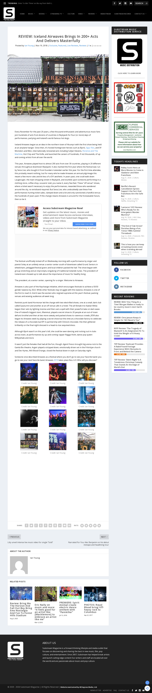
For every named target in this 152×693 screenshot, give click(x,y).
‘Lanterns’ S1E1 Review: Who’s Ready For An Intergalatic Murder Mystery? (131, 211)
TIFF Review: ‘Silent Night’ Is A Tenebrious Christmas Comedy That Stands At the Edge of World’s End (128, 363)
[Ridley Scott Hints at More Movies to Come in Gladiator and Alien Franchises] (117, 169)
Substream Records (122, 14)
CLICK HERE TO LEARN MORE (129, 73)
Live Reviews (72, 45)
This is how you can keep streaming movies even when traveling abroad (132, 247)
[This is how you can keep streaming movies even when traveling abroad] (117, 246)
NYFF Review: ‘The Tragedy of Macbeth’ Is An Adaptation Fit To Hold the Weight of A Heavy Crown (129, 332)
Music (30, 14)
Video (80, 14)
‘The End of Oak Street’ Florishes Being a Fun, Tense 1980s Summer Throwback (132, 230)
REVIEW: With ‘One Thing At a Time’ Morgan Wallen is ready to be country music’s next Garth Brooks (129, 306)
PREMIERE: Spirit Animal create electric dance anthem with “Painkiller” (69, 607)
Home (22, 14)
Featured (62, 45)
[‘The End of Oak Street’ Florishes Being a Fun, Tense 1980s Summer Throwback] (117, 227)
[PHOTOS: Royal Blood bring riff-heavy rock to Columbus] (95, 594)
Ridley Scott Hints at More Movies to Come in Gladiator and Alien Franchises (132, 171)
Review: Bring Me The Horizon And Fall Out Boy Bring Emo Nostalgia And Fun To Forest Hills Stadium (21, 609)
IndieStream (105, 14)
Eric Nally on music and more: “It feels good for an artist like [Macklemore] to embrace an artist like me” (46, 612)
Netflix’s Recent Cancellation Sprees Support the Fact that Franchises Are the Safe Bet (132, 191)
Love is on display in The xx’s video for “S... (34, 3)
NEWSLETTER (95, 690)
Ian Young (29, 45)
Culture (71, 14)
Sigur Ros (90, 147)
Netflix (123, 201)
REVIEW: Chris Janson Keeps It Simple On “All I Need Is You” (127, 318)
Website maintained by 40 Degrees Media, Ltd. (78, 687)
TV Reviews (132, 219)
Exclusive (53, 45)
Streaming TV (56, 14)
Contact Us (140, 14)
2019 (56, 360)
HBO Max (137, 217)
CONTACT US (124, 690)
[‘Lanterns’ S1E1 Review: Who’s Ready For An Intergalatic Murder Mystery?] (117, 209)
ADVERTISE (107, 690)
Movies (42, 14)
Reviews (91, 14)
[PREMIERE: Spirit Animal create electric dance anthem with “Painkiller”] (70, 593)
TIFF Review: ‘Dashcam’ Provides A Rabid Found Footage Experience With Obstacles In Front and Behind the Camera (128, 348)
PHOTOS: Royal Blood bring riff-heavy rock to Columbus (94, 608)
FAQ (115, 690)
